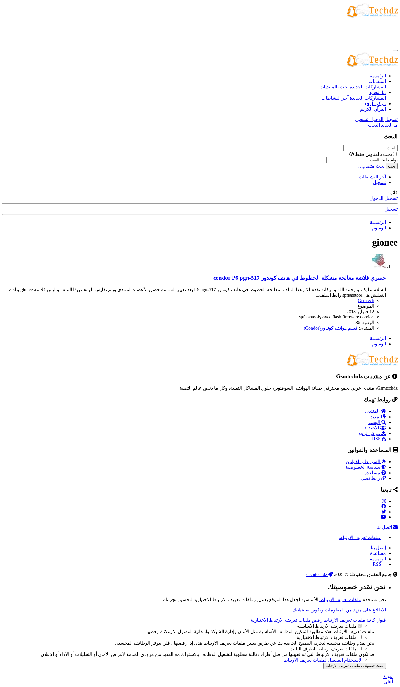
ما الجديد (377, 92)
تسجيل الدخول (384, 198)
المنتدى (373, 411)
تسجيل (379, 182)
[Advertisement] (291, 32)
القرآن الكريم (373, 109)
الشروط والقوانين (363, 461)
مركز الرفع (375, 103)
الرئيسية (378, 75)
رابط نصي (371, 478)
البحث (374, 422)
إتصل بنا (378, 547)
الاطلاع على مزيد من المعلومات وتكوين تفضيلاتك (339, 609)
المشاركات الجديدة (368, 86)
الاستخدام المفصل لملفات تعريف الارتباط (323, 659)
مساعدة (372, 472)
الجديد (376, 416)
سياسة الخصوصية (363, 467)
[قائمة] (395, 50)
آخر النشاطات (334, 98)
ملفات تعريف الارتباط (360, 537)
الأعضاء (372, 427)
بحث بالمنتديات (333, 86)
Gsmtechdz (317, 574)
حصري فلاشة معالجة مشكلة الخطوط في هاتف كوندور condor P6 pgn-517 (299, 278)
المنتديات (377, 81)
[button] (351, 154)
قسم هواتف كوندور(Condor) (331, 327)
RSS (377, 438)
